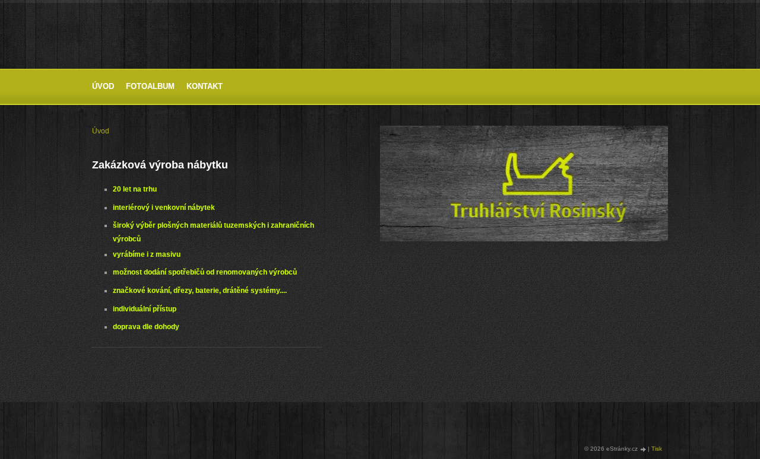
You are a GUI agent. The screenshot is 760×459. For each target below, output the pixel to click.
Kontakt (204, 86)
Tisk (656, 448)
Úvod (103, 86)
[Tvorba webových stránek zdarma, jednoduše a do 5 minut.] (643, 449)
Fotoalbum (150, 86)
